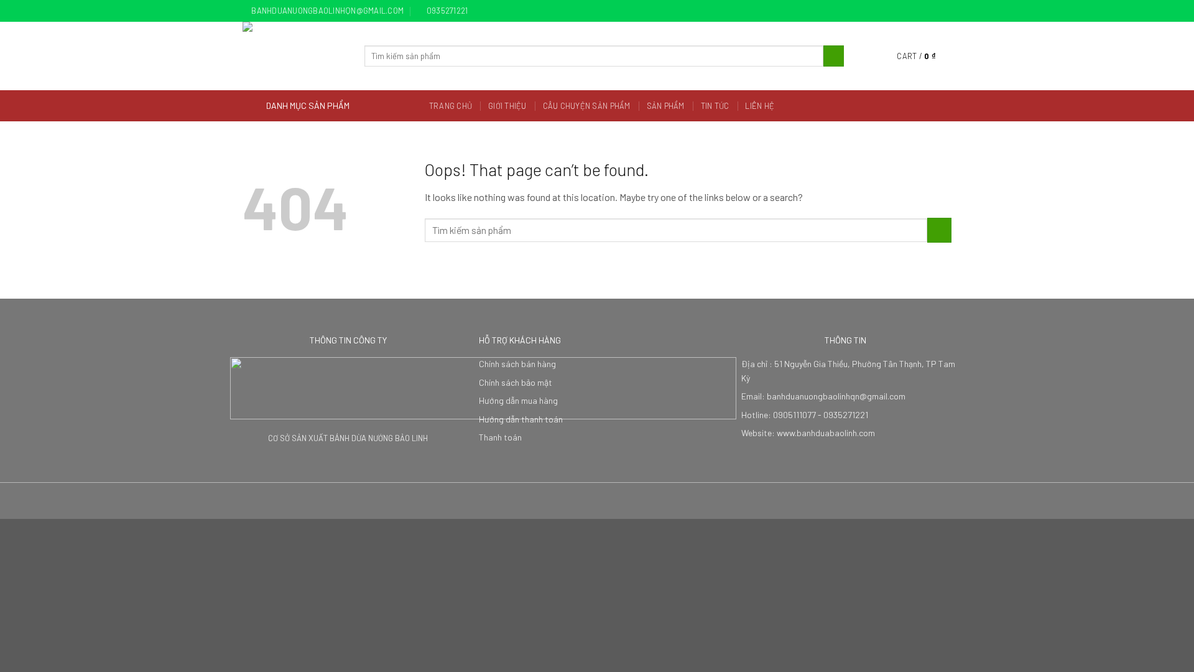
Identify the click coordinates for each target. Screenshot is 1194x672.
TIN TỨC (715, 106)
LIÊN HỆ (759, 106)
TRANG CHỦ (450, 106)
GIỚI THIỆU (507, 106)
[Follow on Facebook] (910, 11)
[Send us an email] (945, 11)
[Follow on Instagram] (921, 11)
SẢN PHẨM (666, 106)
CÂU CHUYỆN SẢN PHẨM (587, 106)
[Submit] (833, 56)
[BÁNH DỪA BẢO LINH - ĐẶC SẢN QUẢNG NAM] (294, 56)
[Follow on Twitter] (933, 11)
